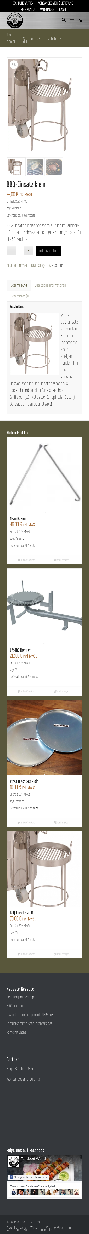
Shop (9, 34)
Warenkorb (47, 9)
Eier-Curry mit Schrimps (21, 997)
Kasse (62, 9)
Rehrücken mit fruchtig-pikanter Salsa (29, 1023)
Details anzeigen (62, 560)
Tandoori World (33, 1159)
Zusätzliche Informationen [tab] (50, 285)
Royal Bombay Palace (21, 1068)
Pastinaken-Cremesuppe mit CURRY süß (30, 1014)
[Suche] (62, 20)
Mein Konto (28, 9)
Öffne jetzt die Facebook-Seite (31, 1177)
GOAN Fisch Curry (16, 1006)
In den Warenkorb (48, 251)
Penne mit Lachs (16, 1032)
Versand (16, 208)
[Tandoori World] (37, 20)
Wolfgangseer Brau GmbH (24, 1078)
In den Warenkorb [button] (27, 560)
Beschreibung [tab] (19, 285)
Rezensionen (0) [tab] (20, 296)
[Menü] (72, 20)
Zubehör (57, 265)
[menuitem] (23, 3)
